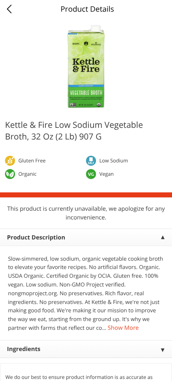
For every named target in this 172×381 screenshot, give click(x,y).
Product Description (36, 238)
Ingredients (23, 349)
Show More (123, 328)
